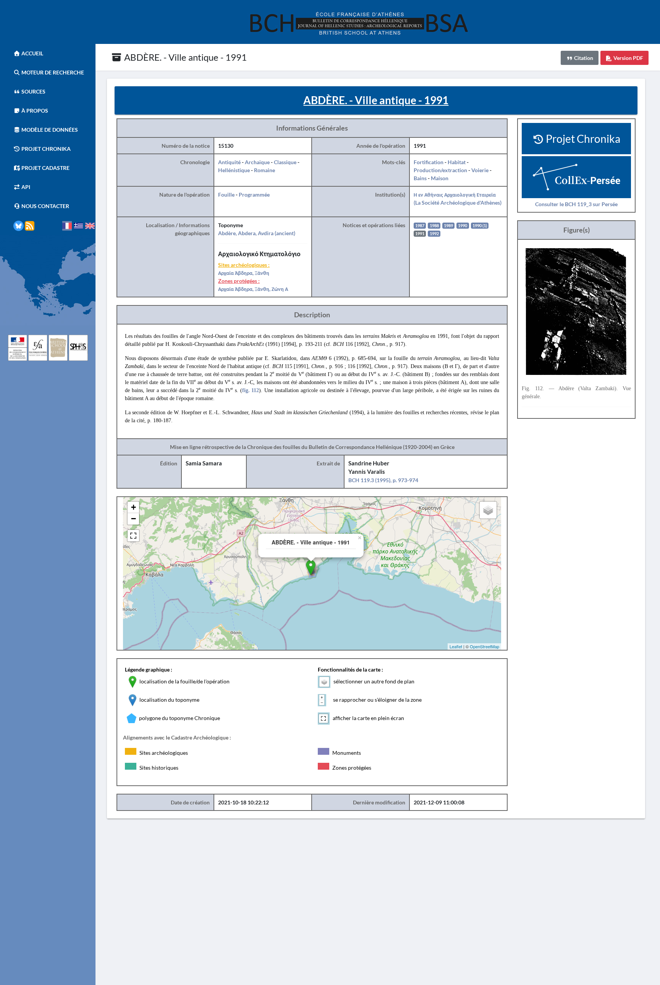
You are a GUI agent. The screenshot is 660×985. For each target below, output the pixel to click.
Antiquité (229, 162)
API (25, 187)
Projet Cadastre (45, 168)
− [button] (133, 518)
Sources (32, 91)
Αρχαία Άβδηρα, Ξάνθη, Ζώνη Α (253, 289)
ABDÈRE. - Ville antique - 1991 (184, 57)
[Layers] (488, 510)
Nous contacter (44, 206)
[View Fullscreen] (133, 535)
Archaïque (257, 162)
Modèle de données (49, 129)
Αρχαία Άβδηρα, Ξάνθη (243, 273)
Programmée (254, 194)
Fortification (428, 162)
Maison (439, 178)
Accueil (31, 53)
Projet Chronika (45, 148)
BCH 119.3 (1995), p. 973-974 (383, 480)
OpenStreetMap (484, 646)
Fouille (226, 194)
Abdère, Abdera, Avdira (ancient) (256, 233)
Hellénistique (234, 170)
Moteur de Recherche (52, 72)
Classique (285, 162)
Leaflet (456, 646)
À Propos (34, 110)
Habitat (457, 162)
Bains (420, 178)
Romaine (264, 170)
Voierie (480, 170)
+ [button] (133, 507)
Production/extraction (440, 170)
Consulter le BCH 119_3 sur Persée (576, 204)
